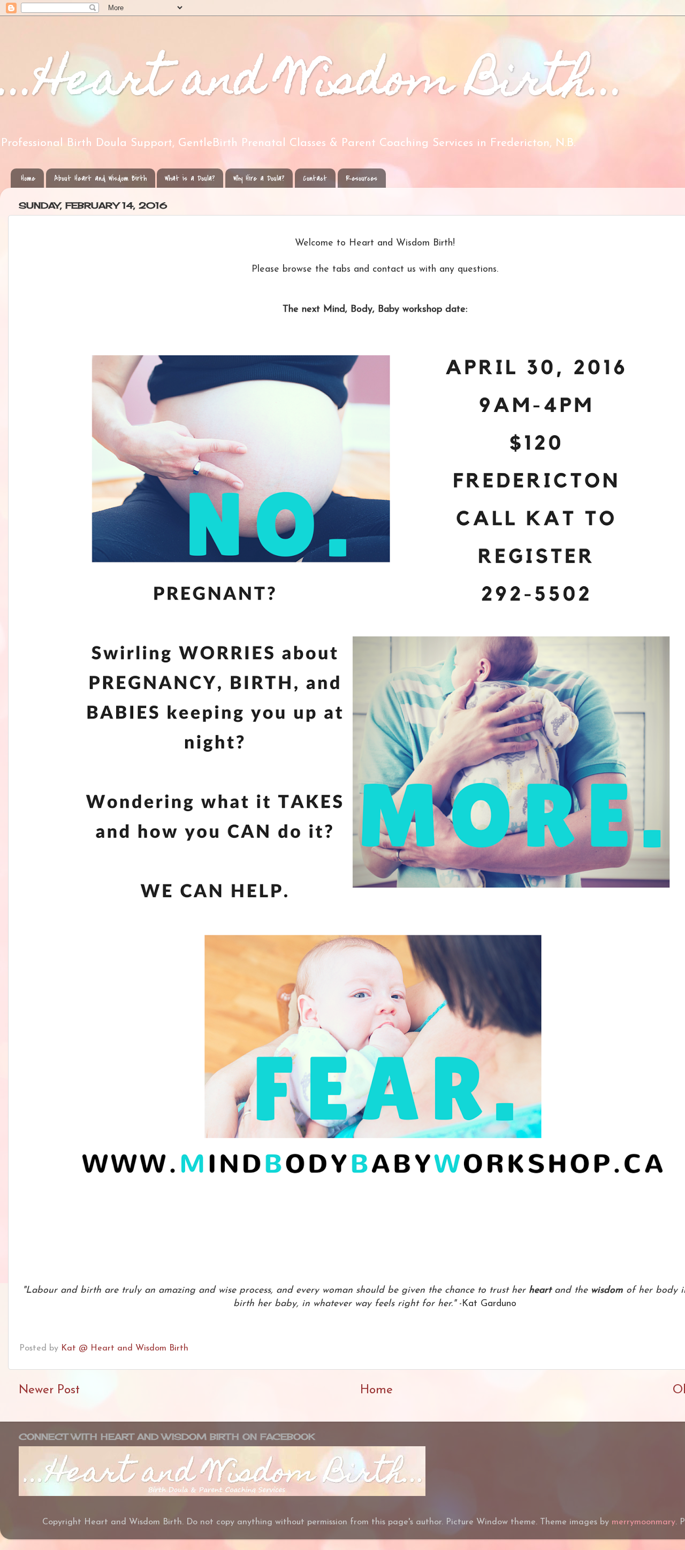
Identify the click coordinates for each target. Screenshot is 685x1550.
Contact (315, 178)
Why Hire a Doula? (258, 178)
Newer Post (49, 1390)
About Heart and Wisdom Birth (100, 178)
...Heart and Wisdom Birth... (313, 84)
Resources (361, 178)
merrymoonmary (643, 1522)
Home (28, 178)
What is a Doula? (190, 178)
